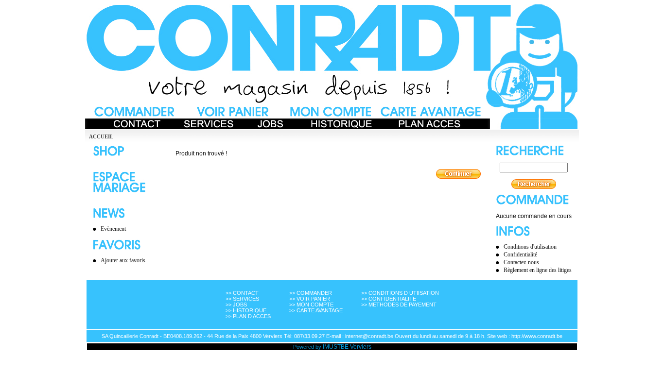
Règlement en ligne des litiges (538, 270)
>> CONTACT (242, 293)
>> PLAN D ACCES (248, 316)
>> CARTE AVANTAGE (316, 310)
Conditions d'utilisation (530, 246)
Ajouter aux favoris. (124, 260)
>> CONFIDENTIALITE (388, 299)
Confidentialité (520, 254)
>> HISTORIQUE (246, 310)
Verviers (360, 346)
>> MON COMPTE (311, 304)
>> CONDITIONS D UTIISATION (400, 293)
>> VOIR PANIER (309, 299)
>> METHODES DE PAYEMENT (399, 304)
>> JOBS (236, 304)
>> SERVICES (242, 299)
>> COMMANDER (310, 293)
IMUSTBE (336, 346)
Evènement (113, 228)
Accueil (101, 136)
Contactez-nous (521, 262)
